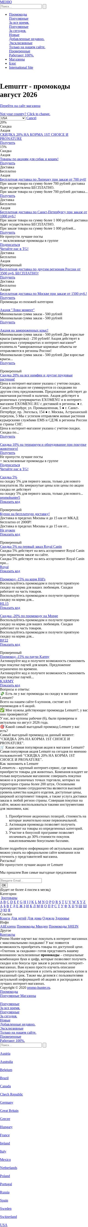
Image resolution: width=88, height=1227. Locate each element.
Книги (5, 918)
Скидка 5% (8, 477)
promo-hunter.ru (38, 987)
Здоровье (62, 918)
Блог (12, 63)
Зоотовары (9, 898)
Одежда (48, 918)
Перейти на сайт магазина (20, 106)
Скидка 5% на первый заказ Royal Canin (31, 546)
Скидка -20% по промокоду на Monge (29, 616)
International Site (21, 67)
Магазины (17, 59)
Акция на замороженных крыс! (24, 330)
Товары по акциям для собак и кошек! (29, 159)
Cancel (31, 118)
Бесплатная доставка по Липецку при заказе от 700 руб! (43, 179)
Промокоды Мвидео (32, 926)
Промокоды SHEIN (64, 926)
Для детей (18, 918)
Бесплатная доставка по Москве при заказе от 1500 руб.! (43, 294)
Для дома (34, 918)
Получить (7, 143)
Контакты (7, 934)
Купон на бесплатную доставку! (25, 514)
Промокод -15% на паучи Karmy (24, 657)
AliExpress (8, 926)
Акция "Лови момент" (17, 310)
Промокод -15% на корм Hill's (22, 579)
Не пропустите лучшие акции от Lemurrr (31, 865)
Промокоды (18, 14)
